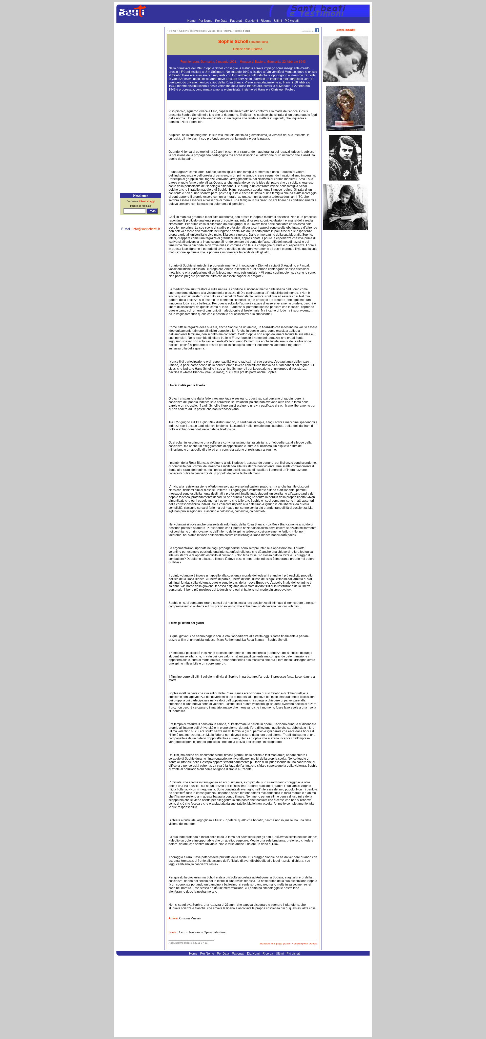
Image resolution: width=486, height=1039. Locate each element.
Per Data (221, 21)
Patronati (236, 21)
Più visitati (292, 21)
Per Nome (205, 21)
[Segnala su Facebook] (317, 31)
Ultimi (278, 21)
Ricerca (266, 21)
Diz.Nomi (252, 21)
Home (191, 21)
